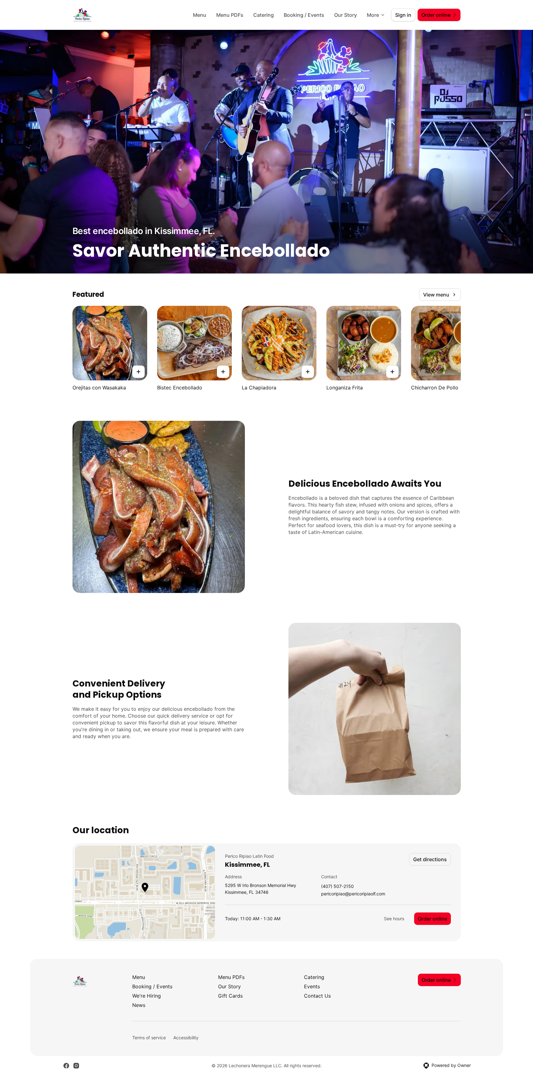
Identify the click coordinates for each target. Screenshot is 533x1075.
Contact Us (317, 996)
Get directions (430, 859)
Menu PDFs (229, 15)
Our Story (345, 15)
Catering (263, 15)
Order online (432, 919)
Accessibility (186, 1037)
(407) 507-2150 (337, 886)
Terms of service (149, 1037)
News (138, 1005)
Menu (199, 15)
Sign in (403, 15)
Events (312, 986)
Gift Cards (230, 996)
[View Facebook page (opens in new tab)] (66, 1065)
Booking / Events (304, 15)
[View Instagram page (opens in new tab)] (76, 1065)
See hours (394, 918)
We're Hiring (146, 996)
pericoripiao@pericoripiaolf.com (353, 894)
